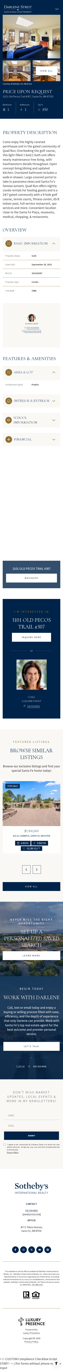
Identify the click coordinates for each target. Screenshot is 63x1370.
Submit (31, 1135)
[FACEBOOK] (15, 1249)
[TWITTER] (31, 1249)
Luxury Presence (31, 1332)
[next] (37, 869)
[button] (31, 1046)
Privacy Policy (13, 1152)
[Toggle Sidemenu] (57, 9)
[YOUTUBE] (39, 1249)
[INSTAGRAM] (23, 1249)
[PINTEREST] (47, 1249)
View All (46, 70)
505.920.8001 (33, 327)
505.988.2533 (37, 1284)
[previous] (26, 869)
